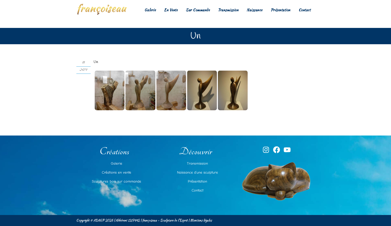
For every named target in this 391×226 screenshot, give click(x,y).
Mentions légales (201, 220)
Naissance (254, 10)
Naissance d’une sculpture (197, 172)
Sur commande (198, 10)
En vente (171, 10)
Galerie (150, 10)
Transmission (228, 10)
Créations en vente (116, 172)
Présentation (280, 10)
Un (96, 62)
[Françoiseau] (101, 9)
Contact (305, 10)
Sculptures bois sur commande (116, 181)
